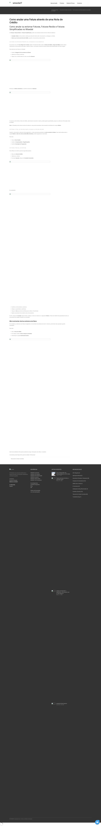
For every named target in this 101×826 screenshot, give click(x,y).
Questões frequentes (35, 484)
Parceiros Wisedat (13, 480)
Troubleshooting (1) (77, 496)
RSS (90, 818)
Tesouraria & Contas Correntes (65, 9)
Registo (11, 486)
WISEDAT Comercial (35, 472)
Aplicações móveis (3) (77, 475)
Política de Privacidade (35, 490)
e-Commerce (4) (76, 486)
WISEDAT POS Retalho (35, 474)
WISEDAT (36, 480)
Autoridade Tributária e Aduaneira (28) (81, 478)
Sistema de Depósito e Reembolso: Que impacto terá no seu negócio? (62, 592)
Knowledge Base (34, 483)
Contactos (11, 478)
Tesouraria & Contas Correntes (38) (80, 494)
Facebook (80, 818)
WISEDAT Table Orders (35, 478)
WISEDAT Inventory (35, 477)
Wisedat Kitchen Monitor (61, 703)
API (31, 487)
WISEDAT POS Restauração (36, 475)
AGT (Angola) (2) (76, 472)
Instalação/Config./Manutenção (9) (80, 488)
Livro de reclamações (35, 492)
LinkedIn (83, 818)
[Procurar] (90, 3)
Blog (32, 486)
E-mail (86, 818)
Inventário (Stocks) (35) (78, 491)
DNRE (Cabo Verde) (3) (78, 483)
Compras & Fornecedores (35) (79, 480)
